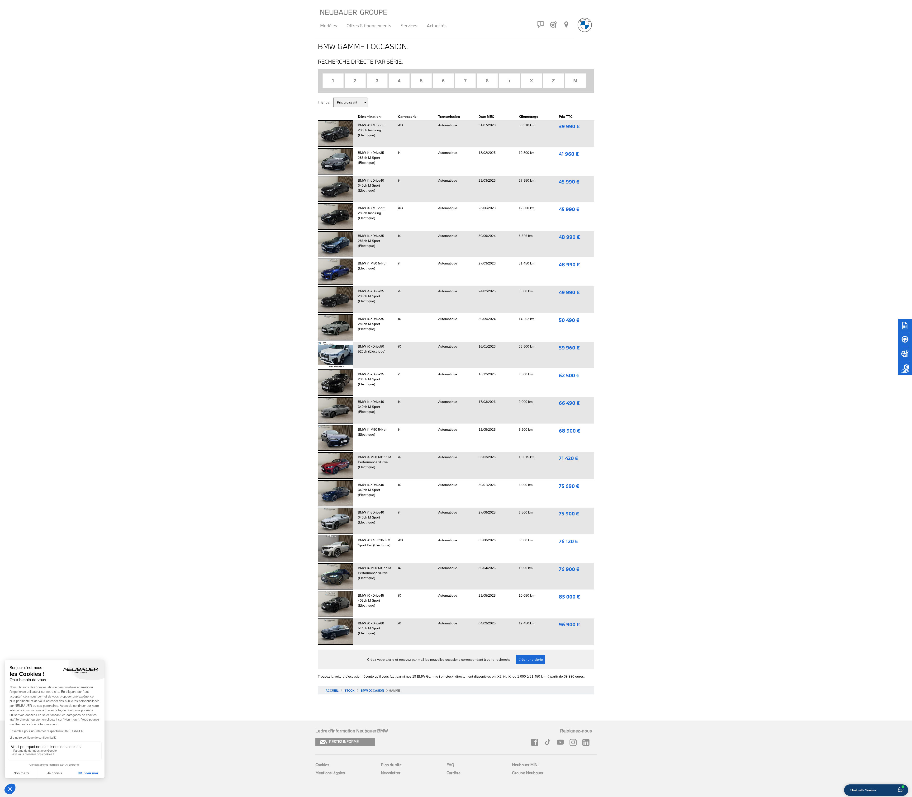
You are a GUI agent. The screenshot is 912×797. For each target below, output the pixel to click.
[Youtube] (561, 742)
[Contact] (540, 24)
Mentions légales (330, 772)
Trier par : (325, 102)
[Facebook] (536, 742)
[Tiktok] (548, 742)
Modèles (328, 25)
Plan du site (391, 764)
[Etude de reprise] (905, 370)
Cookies (322, 764)
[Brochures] (905, 328)
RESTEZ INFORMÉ (344, 741)
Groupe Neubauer (527, 772)
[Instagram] (574, 742)
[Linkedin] (587, 742)
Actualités (436, 25)
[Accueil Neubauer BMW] (585, 25)
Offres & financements (369, 25)
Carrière (453, 772)
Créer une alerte (530, 659)
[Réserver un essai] (905, 342)
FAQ (450, 764)
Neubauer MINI (525, 764)
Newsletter (390, 772)
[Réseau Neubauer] (566, 24)
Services (409, 25)
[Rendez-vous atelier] (553, 24)
